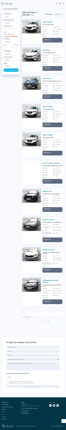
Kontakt (4, 419)
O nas (3, 411)
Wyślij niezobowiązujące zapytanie (33, 386)
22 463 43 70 (24, 404)
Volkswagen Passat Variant (51, 281)
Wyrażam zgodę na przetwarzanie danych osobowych (21, 381)
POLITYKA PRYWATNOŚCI (57, 426)
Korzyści (4, 409)
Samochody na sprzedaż (7, 407)
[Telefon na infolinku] (57, 3)
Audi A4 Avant (48, 219)
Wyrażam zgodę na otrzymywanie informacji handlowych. (21, 383)
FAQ (3, 414)
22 (48, 321)
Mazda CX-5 (47, 191)
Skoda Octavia (48, 250)
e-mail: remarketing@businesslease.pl (29, 408)
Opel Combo (48, 22)
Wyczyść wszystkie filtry (11, 70)
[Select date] (58, 359)
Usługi (3, 416)
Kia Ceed (46, 50)
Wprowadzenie (5, 404)
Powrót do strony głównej (11, 9)
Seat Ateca (47, 78)
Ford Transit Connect (51, 163)
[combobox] (31, 359)
